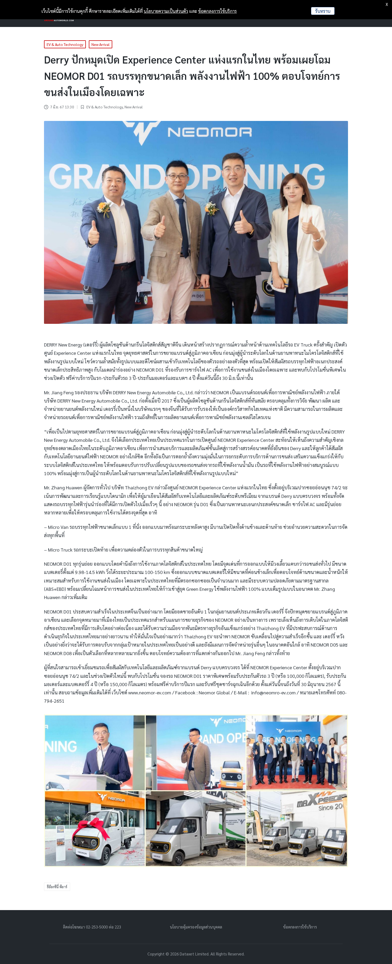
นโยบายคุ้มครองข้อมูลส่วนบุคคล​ (196, 926)
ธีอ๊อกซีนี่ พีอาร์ (57, 886)
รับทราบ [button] (322, 11)
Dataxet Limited (194, 953)
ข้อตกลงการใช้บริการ (300, 926)
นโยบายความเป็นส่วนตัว (166, 11)
